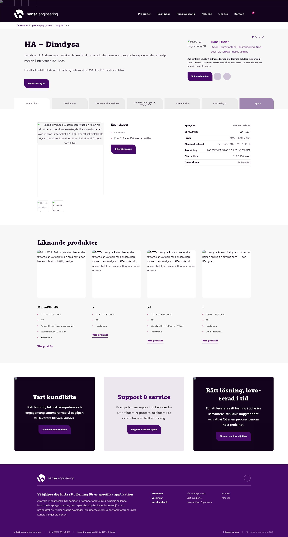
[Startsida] (36, 14)
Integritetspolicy (231, 532)
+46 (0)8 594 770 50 (59, 532)
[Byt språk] (269, 14)
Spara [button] (258, 103)
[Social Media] (247, 478)
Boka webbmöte (199, 76)
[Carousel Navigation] (99, 159)
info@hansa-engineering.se (28, 532)
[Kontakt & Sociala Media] (18, 3)
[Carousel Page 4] (263, 37)
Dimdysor (59, 25)
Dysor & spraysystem (41, 25)
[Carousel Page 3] (259, 37)
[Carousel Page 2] (256, 37)
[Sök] (260, 14)
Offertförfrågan (36, 83)
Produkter (23, 25)
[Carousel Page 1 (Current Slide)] (253, 37)
